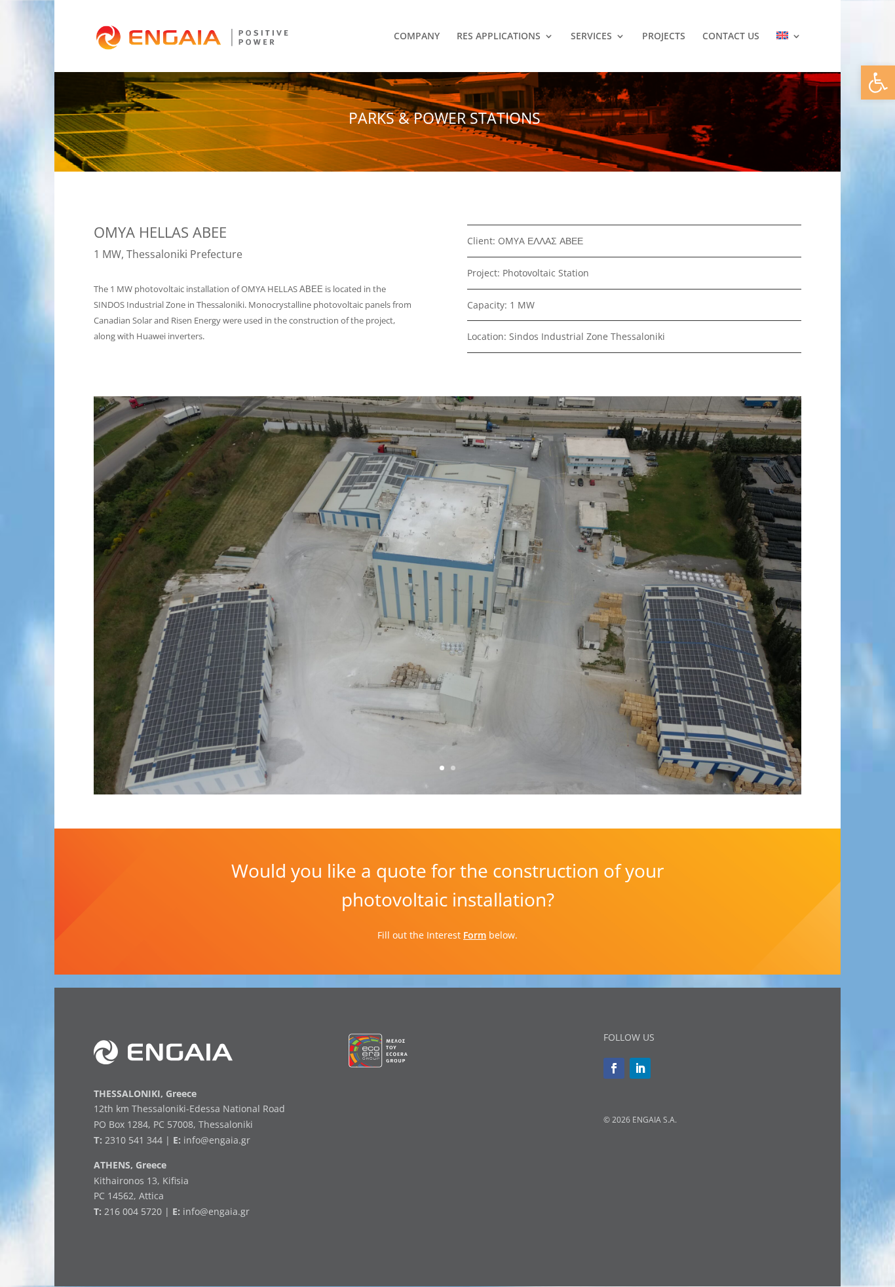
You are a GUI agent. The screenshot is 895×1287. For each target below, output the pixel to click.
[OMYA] (447, 794)
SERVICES (591, 36)
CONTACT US (730, 36)
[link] (192, 35)
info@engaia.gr (216, 1140)
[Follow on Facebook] (613, 1068)
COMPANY (417, 36)
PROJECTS (663, 36)
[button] (878, 82)
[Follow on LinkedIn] (640, 1068)
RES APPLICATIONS (499, 36)
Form (474, 935)
